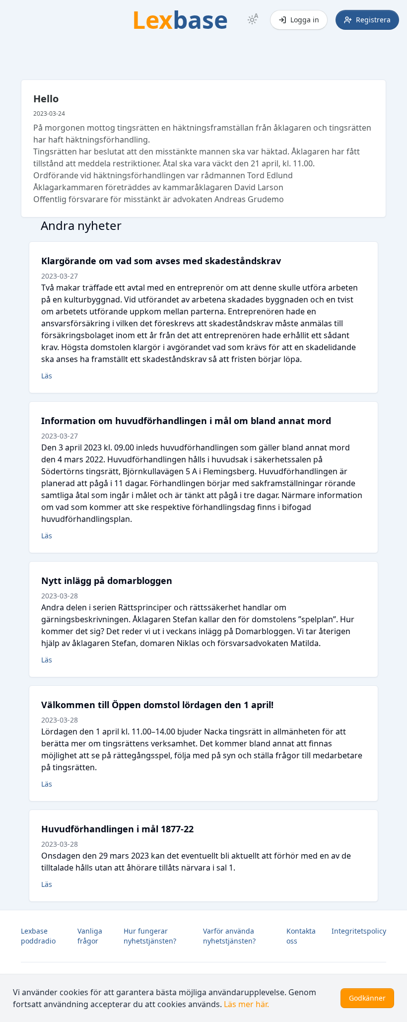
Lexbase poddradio (38, 936)
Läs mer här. (246, 1004)
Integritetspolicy (359, 931)
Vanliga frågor (89, 936)
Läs (46, 375)
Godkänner (367, 998)
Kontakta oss (301, 936)
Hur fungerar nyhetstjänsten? (150, 936)
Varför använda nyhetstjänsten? (229, 936)
